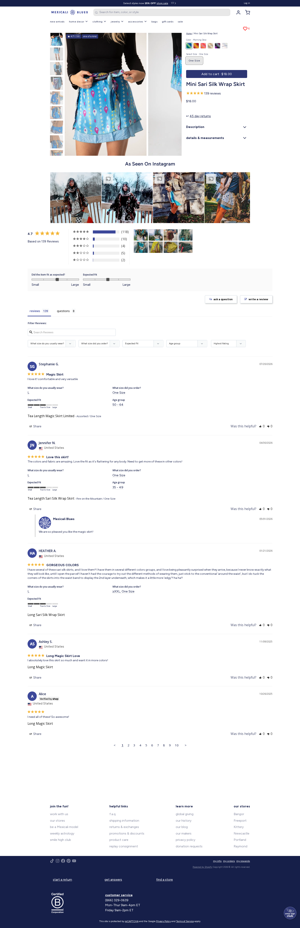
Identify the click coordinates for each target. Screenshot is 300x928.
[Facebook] (63, 861)
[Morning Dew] (189, 46)
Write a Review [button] (258, 299)
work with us (59, 814)
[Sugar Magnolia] (203, 46)
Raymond (240, 846)
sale (180, 21)
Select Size (197, 54)
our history (183, 820)
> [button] (186, 745)
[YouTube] (74, 861)
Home (189, 33)
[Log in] (237, 12)
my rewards (243, 860)
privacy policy (185, 840)
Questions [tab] (63, 311)
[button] (216, 74)
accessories (135, 21)
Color (196, 40)
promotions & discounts (126, 833)
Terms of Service (185, 921)
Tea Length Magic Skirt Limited (51, 416)
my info (217, 860)
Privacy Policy (163, 921)
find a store (164, 879)
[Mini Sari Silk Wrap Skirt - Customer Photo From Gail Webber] (141, 235)
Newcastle (241, 833)
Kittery (239, 827)
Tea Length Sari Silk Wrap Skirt (51, 498)
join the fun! (59, 806)
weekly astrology (62, 833)
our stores (57, 820)
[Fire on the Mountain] (196, 46)
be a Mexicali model (64, 827)
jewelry (115, 21)
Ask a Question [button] (223, 299)
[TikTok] (52, 861)
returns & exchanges (124, 827)
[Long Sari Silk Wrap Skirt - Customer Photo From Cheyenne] (185, 235)
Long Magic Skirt (40, 667)
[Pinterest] (69, 861)
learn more (184, 806)
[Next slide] (176, 93)
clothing (97, 21)
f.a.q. (112, 814)
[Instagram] (58, 861)
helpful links (118, 806)
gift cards (167, 21)
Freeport (240, 820)
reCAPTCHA (132, 921)
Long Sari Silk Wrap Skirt (46, 614)
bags (154, 21)
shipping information (124, 820)
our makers (183, 833)
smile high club (60, 840)
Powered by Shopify (202, 867)
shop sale (162, 3)
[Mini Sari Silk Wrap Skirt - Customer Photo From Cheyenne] (185, 247)
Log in (247, 3)
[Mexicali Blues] (69, 12)
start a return (62, 879)
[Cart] (246, 12)
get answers (113, 879)
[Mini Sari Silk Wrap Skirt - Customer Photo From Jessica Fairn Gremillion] (171, 235)
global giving (184, 814)
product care (118, 840)
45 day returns (200, 116)
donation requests (189, 846)
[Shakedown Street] (225, 46)
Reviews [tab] (35, 311)
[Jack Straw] (210, 46)
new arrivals (57, 21)
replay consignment (123, 846)
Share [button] (36, 426)
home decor (76, 21)
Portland (240, 840)
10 (177, 745)
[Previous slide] (70, 93)
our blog (182, 827)
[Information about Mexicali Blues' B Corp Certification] (76, 903)
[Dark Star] (217, 46)
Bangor (239, 814)
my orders (229, 860)
